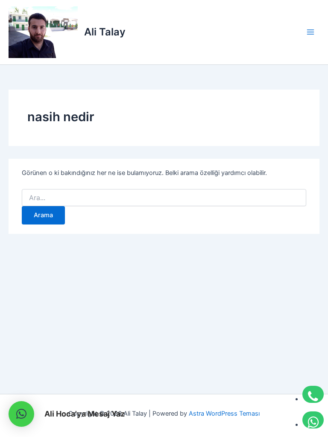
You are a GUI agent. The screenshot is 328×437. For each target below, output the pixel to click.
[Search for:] (164, 197)
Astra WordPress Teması (224, 413)
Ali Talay (105, 32)
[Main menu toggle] (310, 32)
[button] (21, 414)
